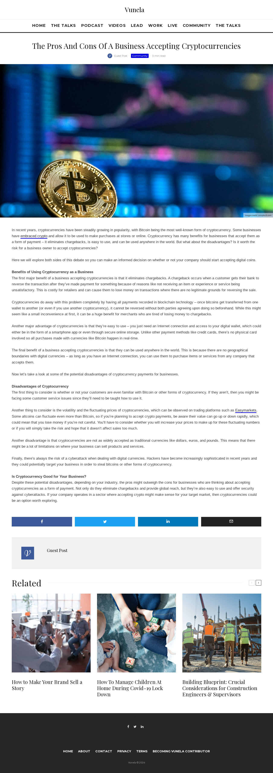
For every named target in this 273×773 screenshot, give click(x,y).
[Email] (231, 521)
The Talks (63, 25)
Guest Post (120, 55)
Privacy (124, 751)
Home (39, 25)
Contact (103, 751)
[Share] (42, 521)
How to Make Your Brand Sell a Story (47, 685)
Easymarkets (245, 410)
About (84, 751)
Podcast (92, 25)
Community (197, 25)
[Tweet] (105, 521)
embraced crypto (33, 236)
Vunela (134, 9)
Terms (142, 751)
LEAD (137, 25)
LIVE (173, 25)
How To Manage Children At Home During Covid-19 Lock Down (130, 688)
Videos (117, 25)
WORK (155, 25)
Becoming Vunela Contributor (181, 751)
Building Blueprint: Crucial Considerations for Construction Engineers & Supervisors (219, 688)
